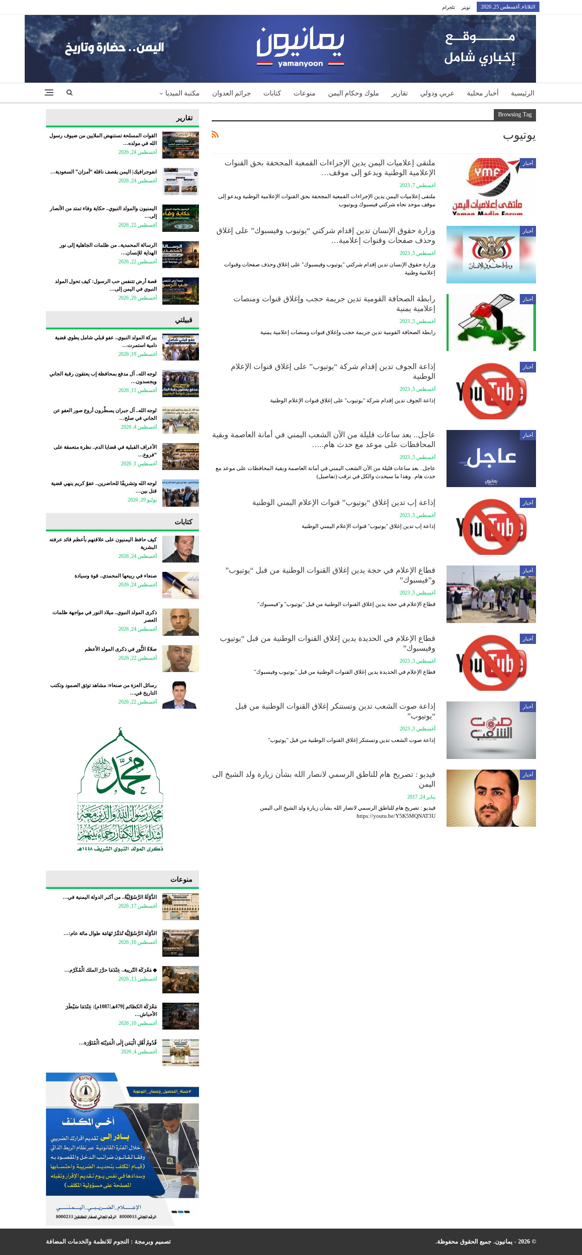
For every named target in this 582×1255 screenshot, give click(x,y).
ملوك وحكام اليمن (353, 93)
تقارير (400, 93)
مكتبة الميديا (182, 93)
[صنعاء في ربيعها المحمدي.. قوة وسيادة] (180, 585)
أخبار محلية (482, 93)
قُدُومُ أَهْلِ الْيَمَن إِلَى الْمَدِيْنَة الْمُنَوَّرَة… (118, 1043)
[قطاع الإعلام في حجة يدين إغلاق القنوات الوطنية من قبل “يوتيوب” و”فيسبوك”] (491, 594)
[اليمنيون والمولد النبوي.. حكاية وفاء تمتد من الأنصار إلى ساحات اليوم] (180, 218)
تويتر (465, 7)
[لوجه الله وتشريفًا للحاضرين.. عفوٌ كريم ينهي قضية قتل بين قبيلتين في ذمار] (180, 493)
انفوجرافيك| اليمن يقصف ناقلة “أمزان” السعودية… (103, 172)
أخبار (528, 163)
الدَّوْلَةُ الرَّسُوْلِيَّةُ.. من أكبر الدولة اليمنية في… (110, 897)
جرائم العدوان (231, 93)
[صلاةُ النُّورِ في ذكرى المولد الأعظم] (180, 658)
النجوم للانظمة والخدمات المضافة (87, 1241)
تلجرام (448, 7)
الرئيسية (522, 93)
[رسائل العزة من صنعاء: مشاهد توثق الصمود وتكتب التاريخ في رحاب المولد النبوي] (180, 695)
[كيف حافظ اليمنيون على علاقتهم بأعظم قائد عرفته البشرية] (180, 549)
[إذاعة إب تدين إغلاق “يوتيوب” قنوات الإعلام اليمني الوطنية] (491, 526)
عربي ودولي (437, 93)
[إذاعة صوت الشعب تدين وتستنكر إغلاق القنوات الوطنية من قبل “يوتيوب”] (491, 730)
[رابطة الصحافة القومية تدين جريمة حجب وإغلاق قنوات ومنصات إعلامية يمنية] (491, 322)
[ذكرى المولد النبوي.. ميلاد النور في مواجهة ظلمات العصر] (180, 622)
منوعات (305, 93)
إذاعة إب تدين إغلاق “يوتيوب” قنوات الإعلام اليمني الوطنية (343, 502)
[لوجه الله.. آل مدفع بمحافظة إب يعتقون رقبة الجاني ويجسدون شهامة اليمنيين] (180, 383)
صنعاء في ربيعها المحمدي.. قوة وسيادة (116, 576)
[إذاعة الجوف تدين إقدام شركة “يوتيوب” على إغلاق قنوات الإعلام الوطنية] (491, 390)
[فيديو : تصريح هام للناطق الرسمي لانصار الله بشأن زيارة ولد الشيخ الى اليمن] (491, 798)
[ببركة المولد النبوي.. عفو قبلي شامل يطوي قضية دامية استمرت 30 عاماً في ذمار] (180, 347)
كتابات (272, 93)
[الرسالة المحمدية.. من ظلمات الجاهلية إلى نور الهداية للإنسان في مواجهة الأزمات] (180, 254)
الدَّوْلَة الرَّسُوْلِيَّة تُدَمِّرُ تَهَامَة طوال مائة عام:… (110, 933)
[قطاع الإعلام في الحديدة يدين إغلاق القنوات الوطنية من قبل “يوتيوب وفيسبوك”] (491, 662)
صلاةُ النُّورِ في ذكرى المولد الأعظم (121, 649)
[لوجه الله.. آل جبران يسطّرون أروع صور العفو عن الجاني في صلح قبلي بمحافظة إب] (180, 420)
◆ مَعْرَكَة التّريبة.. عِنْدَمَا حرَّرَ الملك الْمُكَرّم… (110, 970)
